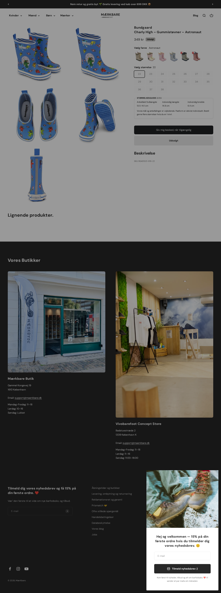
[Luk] (211, 476)
